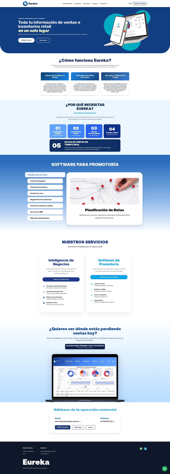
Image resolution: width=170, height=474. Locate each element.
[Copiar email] (80, 422)
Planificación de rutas (37, 175)
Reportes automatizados (39, 218)
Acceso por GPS (36, 212)
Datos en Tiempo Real (61, 279)
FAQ (130, 3)
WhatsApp (78, 427)
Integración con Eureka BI (109, 277)
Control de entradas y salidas (41, 206)
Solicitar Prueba (62, 427)
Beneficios (78, 3)
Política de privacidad (28, 451)
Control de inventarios (38, 187)
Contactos (103, 3)
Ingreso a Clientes (140, 3)
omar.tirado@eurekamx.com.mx (48, 451)
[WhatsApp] (141, 449)
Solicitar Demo (26, 40)
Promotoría (86, 3)
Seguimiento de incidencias (41, 199)
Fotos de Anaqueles (38, 181)
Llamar (90, 427)
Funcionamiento (67, 3)
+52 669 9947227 (44, 453)
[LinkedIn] (145, 449)
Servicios (95, 3)
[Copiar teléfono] (114, 422)
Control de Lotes (36, 193)
